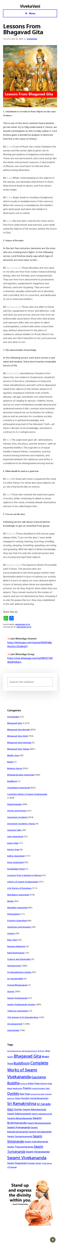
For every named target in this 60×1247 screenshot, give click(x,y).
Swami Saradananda (39, 1131)
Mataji (9, 1088)
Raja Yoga (12, 939)
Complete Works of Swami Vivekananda (27, 794)
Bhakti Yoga (13, 755)
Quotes (11, 933)
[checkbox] (53, 1240)
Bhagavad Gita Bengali (18, 729)
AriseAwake (13, 716)
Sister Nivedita (22, 1098)
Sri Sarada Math (15, 978)
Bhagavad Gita (22, 624)
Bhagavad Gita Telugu (18, 748)
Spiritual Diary (14, 965)
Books (10, 761)
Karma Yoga (13, 849)
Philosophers (13, 913)
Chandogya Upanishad (18, 787)
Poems (27, 1088)
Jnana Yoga (12, 843)
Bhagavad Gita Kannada (19, 742)
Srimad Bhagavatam (17, 985)
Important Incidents (17, 817)
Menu (32, 13)
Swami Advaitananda (42, 1113)
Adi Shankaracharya (29, 1051)
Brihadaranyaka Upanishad (20, 774)
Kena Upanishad (15, 862)
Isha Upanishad (15, 836)
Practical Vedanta (38, 1088)
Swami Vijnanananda (38, 1151)
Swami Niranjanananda (39, 1123)
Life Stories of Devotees (19, 888)
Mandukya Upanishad (18, 894)
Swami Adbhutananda (19, 1113)
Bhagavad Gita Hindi (17, 735)
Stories (10, 991)
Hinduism (23, 1084)
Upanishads (13, 1030)
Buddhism (12, 781)
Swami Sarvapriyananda (19, 1136)
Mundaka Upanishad (17, 907)
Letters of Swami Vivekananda (22, 881)
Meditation (17, 1088)
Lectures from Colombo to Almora (24, 875)
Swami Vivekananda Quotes (21, 1004)
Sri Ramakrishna (21, 1103)
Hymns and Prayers (17, 810)
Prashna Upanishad (17, 920)
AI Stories (41, 1051)
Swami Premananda (18, 1127)
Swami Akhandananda (19, 1118)
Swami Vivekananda (17, 998)
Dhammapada (14, 804)
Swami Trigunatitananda (20, 1146)
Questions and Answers (19, 926)
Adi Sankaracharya (14, 1051)
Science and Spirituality (19, 959)
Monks (10, 901)
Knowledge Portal (16, 868)
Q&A (48, 1088)
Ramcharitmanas (15, 952)
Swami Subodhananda (36, 1141)
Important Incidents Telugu (21, 823)
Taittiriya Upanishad (17, 1010)
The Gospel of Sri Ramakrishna (22, 1017)
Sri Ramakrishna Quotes (19, 972)
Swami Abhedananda (34, 1109)
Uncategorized (14, 1023)
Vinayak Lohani (34, 1163)
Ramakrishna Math (37, 1094)
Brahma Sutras (14, 768)
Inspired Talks (14, 830)
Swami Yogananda (17, 1163)
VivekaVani (30, 6)
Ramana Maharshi (16, 946)
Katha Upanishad (15, 855)
